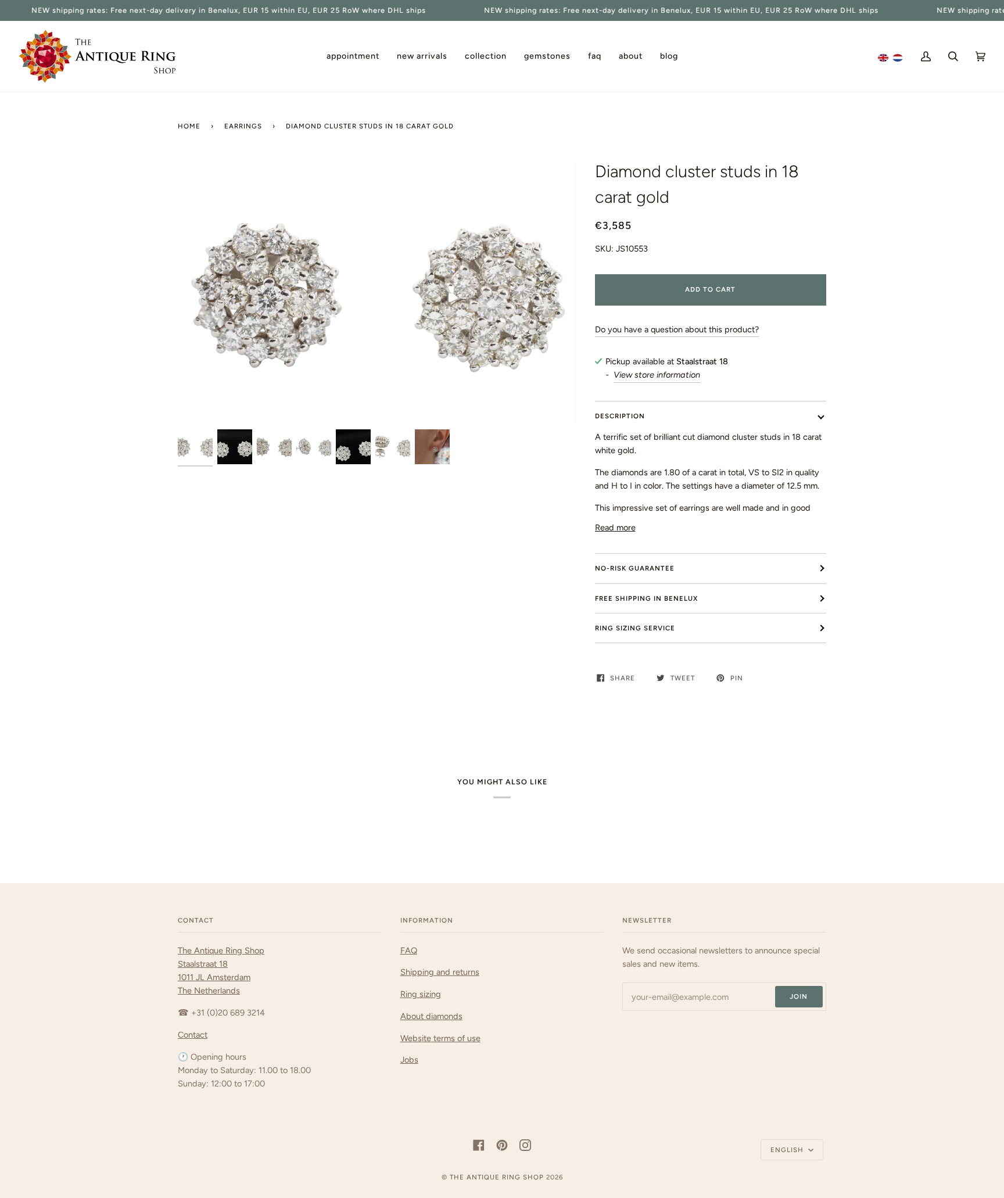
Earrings (243, 126)
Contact (192, 1035)
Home (189, 126)
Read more (615, 527)
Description (620, 416)
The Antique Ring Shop (497, 1177)
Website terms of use (440, 1038)
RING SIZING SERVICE (635, 628)
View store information (657, 375)
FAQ (408, 950)
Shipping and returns (439, 972)
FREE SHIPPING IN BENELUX (646, 598)
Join (799, 996)
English (788, 1150)
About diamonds (431, 1016)
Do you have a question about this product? (677, 329)
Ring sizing (420, 994)
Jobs (409, 1059)
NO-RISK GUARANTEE (635, 568)
